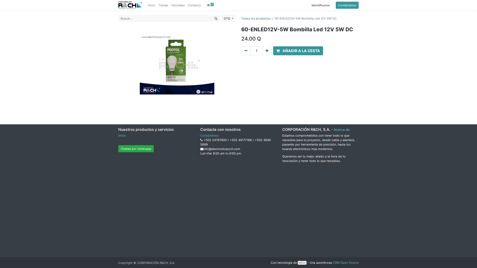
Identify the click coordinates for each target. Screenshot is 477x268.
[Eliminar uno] (246, 50)
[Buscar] (216, 18)
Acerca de (342, 130)
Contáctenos (347, 5)
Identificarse (321, 5)
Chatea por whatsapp (136, 149)
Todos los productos (256, 18)
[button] (298, 50)
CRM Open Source (346, 262)
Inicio (122, 135)
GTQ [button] (227, 18)
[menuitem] (151, 5)
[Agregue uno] (267, 50)
